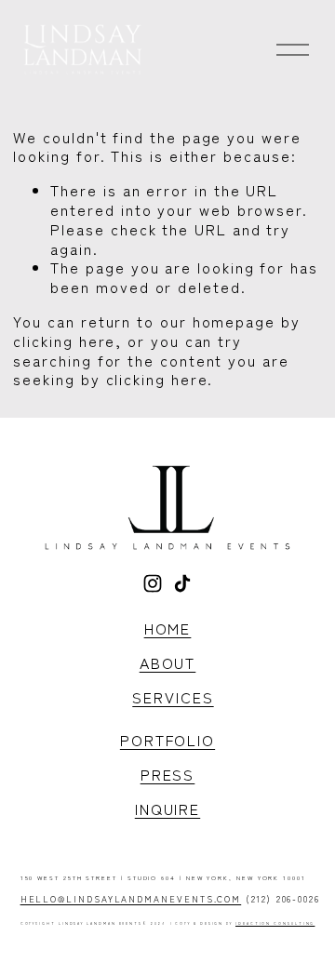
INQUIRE (167, 809)
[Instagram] (152, 583)
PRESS (168, 774)
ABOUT (168, 663)
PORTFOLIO (167, 740)
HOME (168, 628)
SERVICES (172, 697)
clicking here (64, 340)
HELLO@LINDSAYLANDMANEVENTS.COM (131, 899)
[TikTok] (182, 583)
